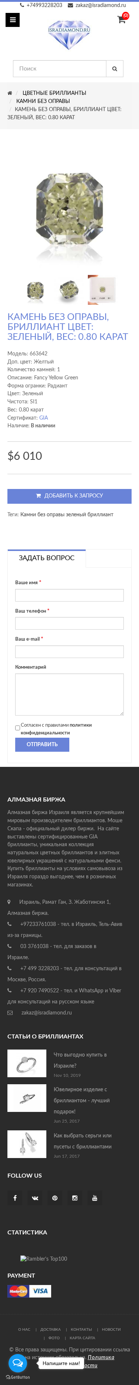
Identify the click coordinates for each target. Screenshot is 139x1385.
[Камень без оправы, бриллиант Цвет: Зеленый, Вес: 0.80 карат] (35, 290)
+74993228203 (44, 5)
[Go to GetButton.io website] (18, 1377)
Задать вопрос (47, 558)
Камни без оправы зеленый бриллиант (66, 514)
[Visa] (29, 1291)
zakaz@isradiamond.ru (101, 5)
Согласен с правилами (56, 729)
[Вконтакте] (35, 1198)
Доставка (50, 1329)
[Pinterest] (54, 1198)
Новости (111, 1329)
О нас (24, 1329)
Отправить (42, 744)
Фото (54, 1338)
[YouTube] (94, 1198)
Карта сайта (82, 1338)
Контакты (81, 1329)
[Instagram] (74, 1198)
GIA (43, 418)
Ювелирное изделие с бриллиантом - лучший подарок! (82, 1100)
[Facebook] (15, 1198)
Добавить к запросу (73, 496)
